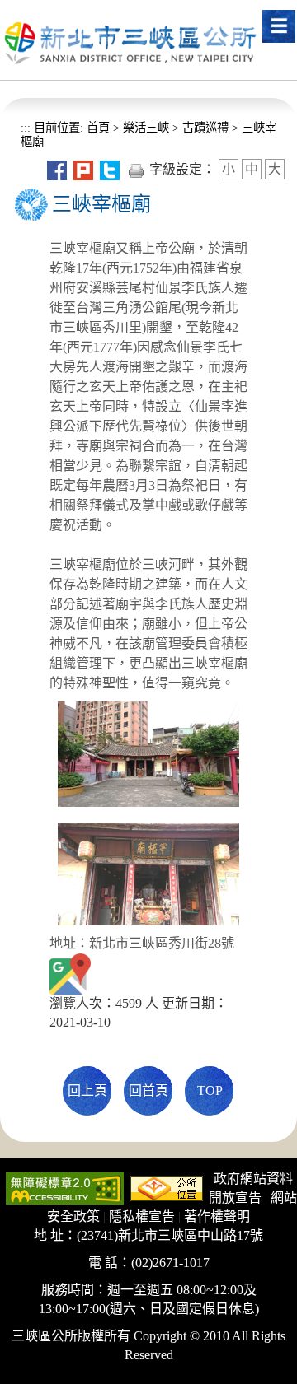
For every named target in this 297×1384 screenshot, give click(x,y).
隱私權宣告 (142, 1216)
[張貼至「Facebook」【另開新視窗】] (57, 169)
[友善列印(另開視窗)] (136, 169)
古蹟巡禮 (205, 127)
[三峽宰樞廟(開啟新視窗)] (70, 973)
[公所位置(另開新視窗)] (167, 1187)
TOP (210, 1090)
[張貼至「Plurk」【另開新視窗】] (83, 169)
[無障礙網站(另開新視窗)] (64, 1187)
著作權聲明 (217, 1216)
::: (26, 127)
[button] (278, 26)
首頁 (96, 127)
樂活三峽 (146, 127)
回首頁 (148, 1090)
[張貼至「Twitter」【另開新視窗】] (110, 169)
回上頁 (87, 1090)
